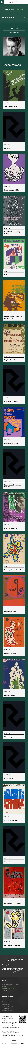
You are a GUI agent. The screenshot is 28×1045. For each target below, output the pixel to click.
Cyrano (3, 999)
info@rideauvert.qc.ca (8, 988)
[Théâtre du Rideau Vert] (2, 2)
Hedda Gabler (5, 1004)
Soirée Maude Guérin (7, 1010)
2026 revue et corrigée (8, 1002)
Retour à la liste (14, 32)
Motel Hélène (5, 1008)
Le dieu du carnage (7, 1006)
